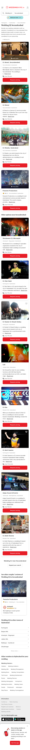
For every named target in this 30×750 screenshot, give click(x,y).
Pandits (3, 687)
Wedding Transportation (18, 672)
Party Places (4, 690)
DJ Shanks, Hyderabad (10, 148)
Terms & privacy (13, 702)
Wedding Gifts (5, 669)
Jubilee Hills (4, 639)
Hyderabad (12, 22)
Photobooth (10, 687)
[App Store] (7, 720)
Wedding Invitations (13, 666)
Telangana (4, 22)
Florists (3, 678)
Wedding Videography (7, 681)
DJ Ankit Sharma (8, 536)
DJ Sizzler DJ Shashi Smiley (12, 322)
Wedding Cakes (18, 684)
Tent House (4, 675)
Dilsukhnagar (5, 646)
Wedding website (5, 711)
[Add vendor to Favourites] (26, 44)
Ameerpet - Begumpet (7, 635)
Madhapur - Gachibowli (7, 643)
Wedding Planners (12, 678)
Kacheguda (4, 628)
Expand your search (15, 565)
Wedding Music (5, 672)
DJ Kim (5, 407)
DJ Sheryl (6, 105)
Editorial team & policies (7, 709)
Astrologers (19, 687)
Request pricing (15, 80)
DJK (4, 365)
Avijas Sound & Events (10, 493)
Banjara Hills (4, 631)
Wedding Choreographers (17, 690)
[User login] (27, 7)
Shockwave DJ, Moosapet (11, 238)
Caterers (3, 666)
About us (18, 706)
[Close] (27, 726)
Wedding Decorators (6, 684)
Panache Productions (10, 191)
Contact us (4, 702)
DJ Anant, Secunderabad (11, 62)
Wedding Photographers (17, 669)
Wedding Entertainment (16, 675)
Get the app (15, 743)
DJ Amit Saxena (8, 450)
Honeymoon (18, 681)
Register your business (7, 706)
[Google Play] (19, 720)
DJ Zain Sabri (7, 281)
